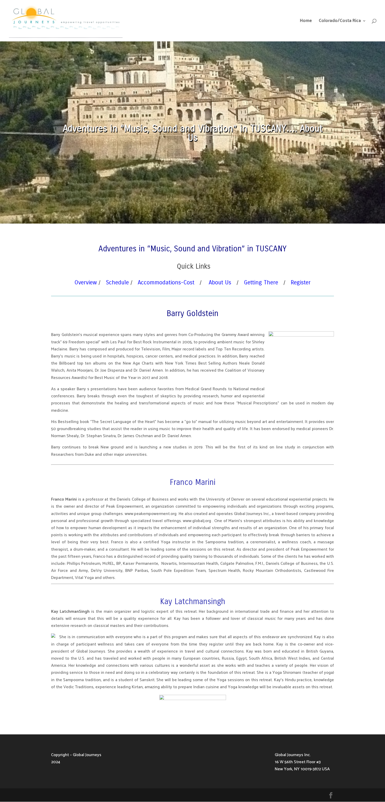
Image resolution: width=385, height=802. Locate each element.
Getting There (261, 282)
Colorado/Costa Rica (340, 21)
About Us (220, 282)
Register (301, 282)
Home (306, 21)
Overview (85, 282)
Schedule (117, 282)
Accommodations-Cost (166, 282)
